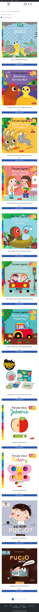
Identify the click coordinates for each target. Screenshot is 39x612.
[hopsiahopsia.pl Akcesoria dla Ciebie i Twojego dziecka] (9, 4)
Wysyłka (15, 605)
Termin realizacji (23, 605)
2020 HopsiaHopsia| (16, 610)
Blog (8, 0)
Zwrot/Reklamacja (31, 605)
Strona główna (3, 11)
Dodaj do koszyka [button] (19, 64)
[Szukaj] (31, 4)
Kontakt (2, 0)
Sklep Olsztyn (16, 0)
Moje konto (11, 0)
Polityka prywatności (16, 607)
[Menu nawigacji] (25, 4)
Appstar (25, 610)
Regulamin (24, 607)
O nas (5, 0)
